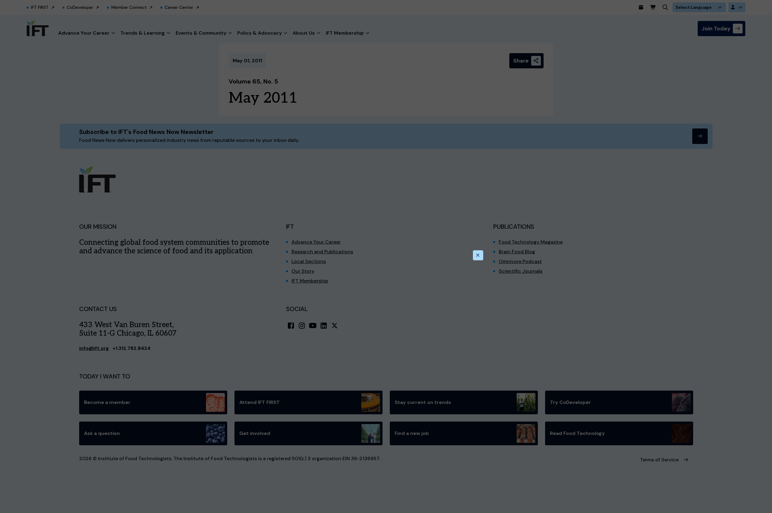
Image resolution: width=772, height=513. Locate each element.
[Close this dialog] (478, 255)
